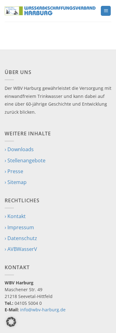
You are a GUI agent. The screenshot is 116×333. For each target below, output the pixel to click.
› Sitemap (16, 182)
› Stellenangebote (25, 160)
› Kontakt (15, 216)
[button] (106, 11)
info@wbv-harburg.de (43, 310)
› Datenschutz (21, 238)
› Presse (14, 171)
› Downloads (19, 149)
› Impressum (19, 227)
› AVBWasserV (21, 249)
